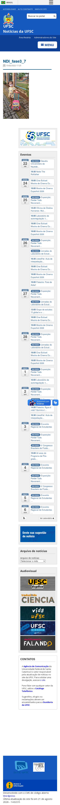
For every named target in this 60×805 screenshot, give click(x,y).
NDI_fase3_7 (14, 61)
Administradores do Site (45, 37)
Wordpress (9, 795)
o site (42, 680)
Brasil (9, 2)
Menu (49, 45)
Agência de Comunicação (36, 666)
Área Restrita (25, 37)
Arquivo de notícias (29, 558)
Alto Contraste (25, 9)
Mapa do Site (41, 9)
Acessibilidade (9, 9)
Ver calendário (46, 518)
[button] (24, 518)
